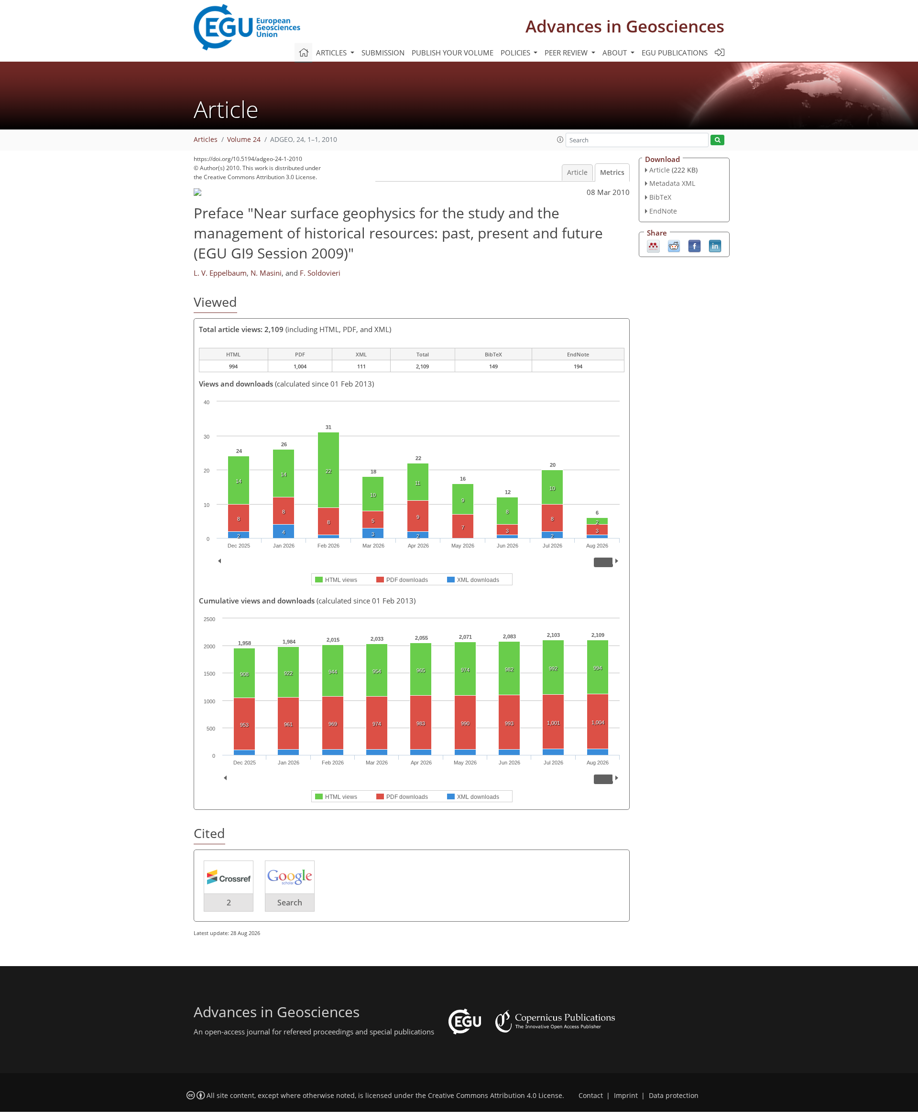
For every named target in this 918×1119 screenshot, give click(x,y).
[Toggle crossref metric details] (228, 877)
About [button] (615, 52)
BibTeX (660, 197)
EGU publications (675, 52)
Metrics (612, 172)
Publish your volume (452, 52)
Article (577, 172)
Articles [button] (332, 52)
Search (289, 902)
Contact (591, 1095)
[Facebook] (694, 245)
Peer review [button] (567, 52)
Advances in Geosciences (624, 26)
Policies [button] (516, 52)
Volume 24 (244, 139)
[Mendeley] (653, 245)
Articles (206, 139)
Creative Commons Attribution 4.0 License (495, 1095)
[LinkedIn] (715, 245)
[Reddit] (673, 245)
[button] (560, 139)
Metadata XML (672, 183)
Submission (382, 52)
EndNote (663, 210)
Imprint (626, 1095)
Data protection (674, 1095)
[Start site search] (717, 140)
